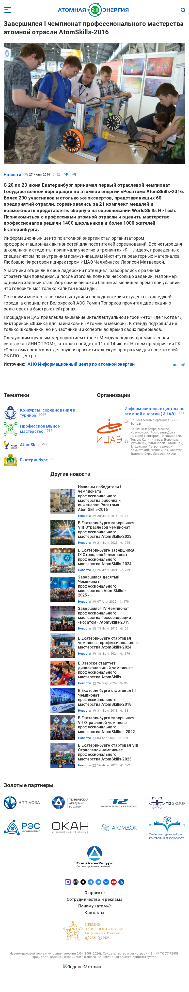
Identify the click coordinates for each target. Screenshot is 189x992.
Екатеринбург (33, 459)
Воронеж (171, 439)
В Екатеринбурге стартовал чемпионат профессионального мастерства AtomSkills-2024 (108, 643)
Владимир (138, 446)
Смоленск (174, 443)
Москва (164, 429)
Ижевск (159, 453)
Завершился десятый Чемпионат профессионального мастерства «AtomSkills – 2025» (102, 586)
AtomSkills (30, 444)
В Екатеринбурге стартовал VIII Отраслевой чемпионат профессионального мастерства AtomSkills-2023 (108, 752)
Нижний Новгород (144, 436)
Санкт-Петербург (143, 429)
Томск (135, 439)
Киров (171, 453)
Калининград (152, 439)
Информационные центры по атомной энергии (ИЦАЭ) (155, 411)
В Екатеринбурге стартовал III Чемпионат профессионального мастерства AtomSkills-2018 (107, 697)
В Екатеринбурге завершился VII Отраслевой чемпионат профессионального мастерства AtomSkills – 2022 (106, 725)
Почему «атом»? (94, 905)
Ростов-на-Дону (162, 432)
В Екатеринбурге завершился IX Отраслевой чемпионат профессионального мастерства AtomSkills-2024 (106, 557)
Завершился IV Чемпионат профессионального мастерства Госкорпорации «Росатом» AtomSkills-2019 (104, 615)
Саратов (176, 450)
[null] (66, 174)
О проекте (94, 892)
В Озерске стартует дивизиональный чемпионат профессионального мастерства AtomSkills (105, 670)
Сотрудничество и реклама (94, 899)
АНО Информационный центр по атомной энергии (81, 364)
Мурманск (138, 443)
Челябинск (159, 450)
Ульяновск (156, 443)
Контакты (94, 912)
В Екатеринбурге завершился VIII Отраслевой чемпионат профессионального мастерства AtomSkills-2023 (106, 530)
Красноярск (139, 432)
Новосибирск (170, 436)
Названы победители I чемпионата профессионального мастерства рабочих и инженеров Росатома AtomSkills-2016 (99, 498)
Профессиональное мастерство (40, 429)
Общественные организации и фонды (154, 421)
